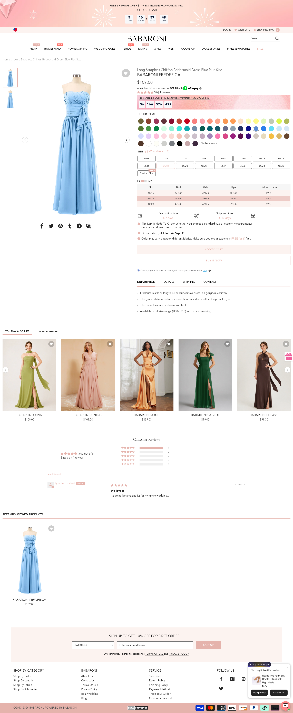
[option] (75, 143)
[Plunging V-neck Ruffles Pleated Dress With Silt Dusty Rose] (88, 375)
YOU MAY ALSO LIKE (17, 331)
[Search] (265, 38)
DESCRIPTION (146, 282)
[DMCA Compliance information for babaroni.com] (138, 708)
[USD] (17, 30)
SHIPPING (189, 282)
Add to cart (214, 249)
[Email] (88, 226)
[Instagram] (232, 679)
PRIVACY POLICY (179, 653)
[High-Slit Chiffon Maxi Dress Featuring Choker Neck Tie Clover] (29, 375)
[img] (119, 485)
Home (6, 59)
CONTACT (209, 282)
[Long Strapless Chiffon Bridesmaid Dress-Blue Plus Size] (29, 559)
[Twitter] (51, 226)
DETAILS (169, 282)
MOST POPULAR (47, 331)
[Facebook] (41, 226)
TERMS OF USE (154, 653)
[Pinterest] (60, 226)
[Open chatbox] (285, 706)
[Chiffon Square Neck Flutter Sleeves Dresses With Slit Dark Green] (205, 375)
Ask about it (278, 692)
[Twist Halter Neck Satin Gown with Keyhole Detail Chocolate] (264, 375)
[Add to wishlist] (126, 73)
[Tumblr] (69, 226)
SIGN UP (208, 645)
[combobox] (262, 38)
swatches (224, 238)
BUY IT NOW (214, 260)
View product (259, 692)
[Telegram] (79, 226)
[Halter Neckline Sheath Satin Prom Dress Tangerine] (146, 375)
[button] (25, 140)
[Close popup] (287, 667)
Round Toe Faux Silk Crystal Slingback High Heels (273, 679)
